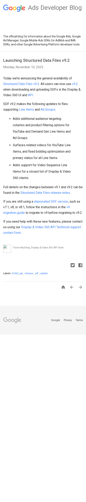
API (30, 95)
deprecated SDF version (51, 201)
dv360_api (17, 273)
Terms (79, 320)
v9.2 (75, 84)
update (44, 273)
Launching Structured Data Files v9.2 (36, 60)
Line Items (26, 109)
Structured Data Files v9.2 (21, 84)
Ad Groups (48, 109)
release (29, 273)
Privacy (68, 320)
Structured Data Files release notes (45, 193)
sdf (37, 273)
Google (55, 320)
